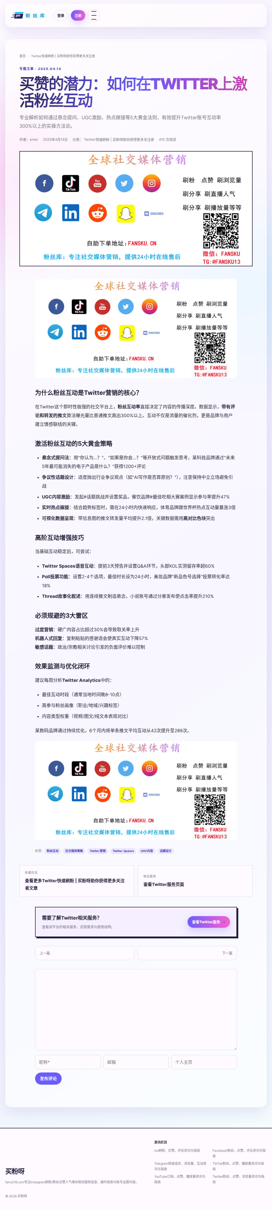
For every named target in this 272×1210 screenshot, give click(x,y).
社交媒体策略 (74, 851)
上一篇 (45, 953)
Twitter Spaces (123, 851)
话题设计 (166, 851)
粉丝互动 (52, 851)
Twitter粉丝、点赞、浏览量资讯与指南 (238, 1179)
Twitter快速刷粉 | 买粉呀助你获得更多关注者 (63, 56)
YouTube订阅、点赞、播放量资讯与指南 (179, 1179)
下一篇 (227, 953)
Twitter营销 (98, 851)
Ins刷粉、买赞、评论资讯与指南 (177, 1150)
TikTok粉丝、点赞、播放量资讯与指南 (238, 1166)
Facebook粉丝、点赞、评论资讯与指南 (239, 1153)
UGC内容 (147, 851)
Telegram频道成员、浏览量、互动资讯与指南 (180, 1166)
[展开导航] (94, 15)
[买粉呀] (28, 15)
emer (34, 139)
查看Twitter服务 (209, 922)
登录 (60, 15)
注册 (78, 15)
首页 (22, 56)
